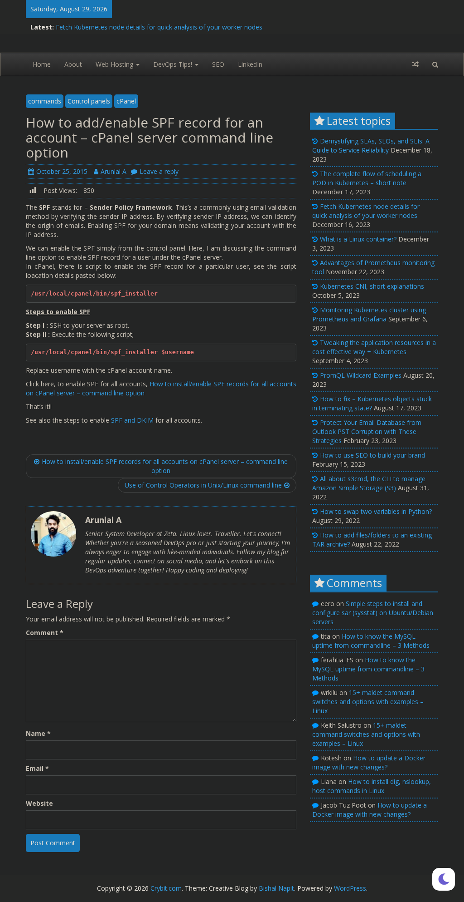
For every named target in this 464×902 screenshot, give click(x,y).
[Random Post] (415, 64)
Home (42, 64)
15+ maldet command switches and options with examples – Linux (368, 701)
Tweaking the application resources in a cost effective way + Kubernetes (374, 347)
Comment (44, 632)
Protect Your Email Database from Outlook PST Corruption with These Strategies (366, 431)
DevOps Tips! (173, 64)
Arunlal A (113, 171)
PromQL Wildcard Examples (360, 375)
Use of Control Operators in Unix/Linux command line (203, 485)
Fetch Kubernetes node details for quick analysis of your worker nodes (159, 27)
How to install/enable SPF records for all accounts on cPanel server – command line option (165, 466)
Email (37, 768)
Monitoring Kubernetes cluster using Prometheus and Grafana (369, 314)
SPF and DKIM (132, 420)
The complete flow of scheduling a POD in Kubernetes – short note (366, 178)
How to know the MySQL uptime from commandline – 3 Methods (371, 641)
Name (38, 733)
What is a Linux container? (358, 239)
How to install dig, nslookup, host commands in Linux (371, 786)
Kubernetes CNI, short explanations (372, 286)
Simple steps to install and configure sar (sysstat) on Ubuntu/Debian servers (372, 612)
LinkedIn (250, 64)
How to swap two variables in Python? (376, 511)
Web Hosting (115, 64)
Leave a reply (159, 171)
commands (44, 101)
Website (39, 803)
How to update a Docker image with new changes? (368, 762)
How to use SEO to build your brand (372, 455)
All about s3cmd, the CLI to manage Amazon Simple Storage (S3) (368, 483)
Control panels (89, 101)
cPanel (126, 101)
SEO (218, 64)
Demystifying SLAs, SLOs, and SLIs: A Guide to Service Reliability (371, 145)
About (73, 64)
